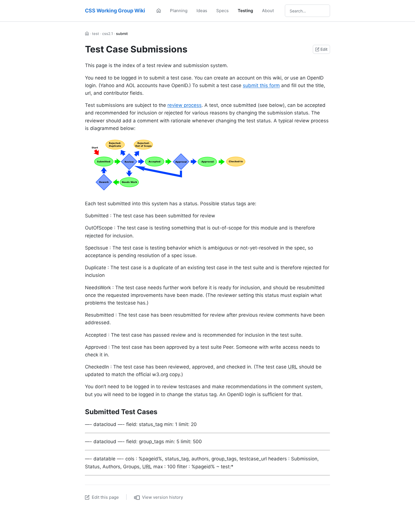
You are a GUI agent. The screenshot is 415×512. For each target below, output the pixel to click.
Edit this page (105, 497)
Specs (222, 10)
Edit (323, 49)
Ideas (201, 10)
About (268, 10)
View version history (162, 497)
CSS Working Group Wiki (115, 11)
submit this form (261, 85)
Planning (178, 10)
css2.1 (107, 33)
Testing (245, 10)
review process (184, 105)
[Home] (158, 11)
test (95, 33)
